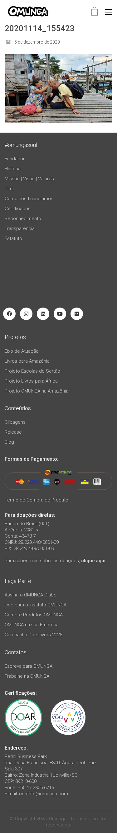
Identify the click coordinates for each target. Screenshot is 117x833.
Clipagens (15, 422)
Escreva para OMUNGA (28, 666)
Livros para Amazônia (27, 361)
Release (13, 432)
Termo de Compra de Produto (36, 500)
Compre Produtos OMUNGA (34, 615)
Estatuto (13, 238)
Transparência (20, 228)
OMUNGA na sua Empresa (32, 625)
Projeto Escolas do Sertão (32, 371)
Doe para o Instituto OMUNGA (35, 605)
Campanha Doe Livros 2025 (33, 635)
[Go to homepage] (28, 11)
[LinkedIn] (43, 314)
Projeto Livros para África (31, 381)
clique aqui (93, 560)
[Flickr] (77, 314)
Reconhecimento (23, 218)
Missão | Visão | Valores (29, 178)
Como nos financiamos (29, 198)
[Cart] (94, 12)
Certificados (18, 208)
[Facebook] (9, 314)
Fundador (15, 159)
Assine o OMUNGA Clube (30, 595)
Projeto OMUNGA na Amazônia (36, 391)
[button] (108, 12)
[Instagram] (26, 314)
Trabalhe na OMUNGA (27, 676)
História (13, 169)
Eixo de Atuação (22, 351)
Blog (9, 442)
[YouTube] (60, 314)
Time (10, 188)
